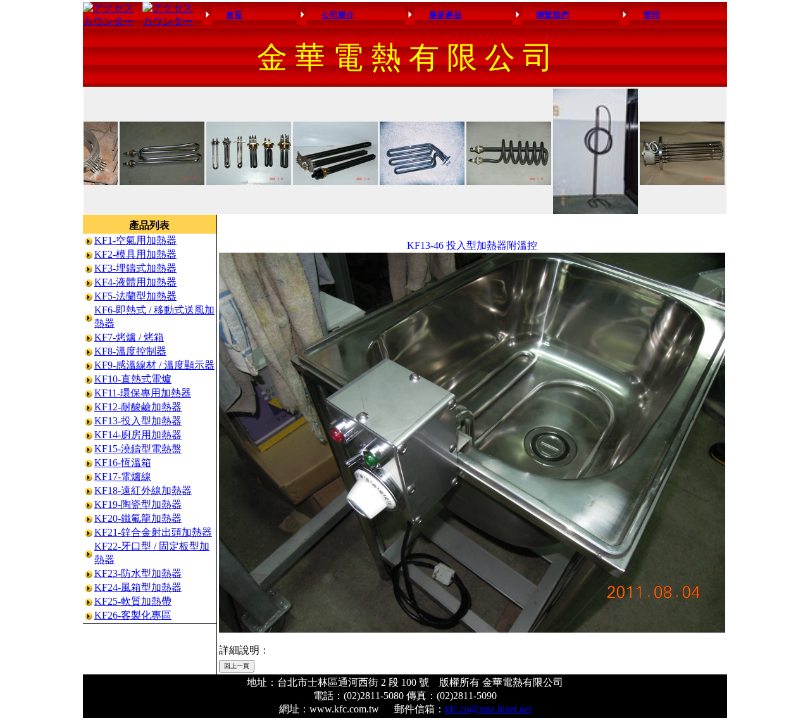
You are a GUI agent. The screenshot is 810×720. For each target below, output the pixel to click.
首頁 (234, 15)
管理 (652, 15)
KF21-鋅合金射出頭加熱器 (153, 532)
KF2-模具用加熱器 (135, 254)
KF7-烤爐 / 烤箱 (129, 337)
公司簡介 (337, 15)
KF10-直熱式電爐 (132, 379)
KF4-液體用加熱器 (135, 282)
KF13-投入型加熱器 (138, 420)
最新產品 (445, 15)
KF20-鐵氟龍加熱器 (138, 518)
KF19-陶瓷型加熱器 (138, 504)
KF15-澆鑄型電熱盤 (138, 448)
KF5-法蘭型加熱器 (135, 296)
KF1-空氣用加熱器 (135, 240)
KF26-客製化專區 (132, 615)
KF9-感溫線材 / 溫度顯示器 (154, 365)
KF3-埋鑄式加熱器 (135, 268)
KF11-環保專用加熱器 (142, 393)
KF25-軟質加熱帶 (132, 601)
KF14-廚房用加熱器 (138, 434)
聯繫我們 (552, 15)
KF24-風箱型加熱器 (138, 587)
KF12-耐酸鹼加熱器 (138, 406)
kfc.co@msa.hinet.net (488, 709)
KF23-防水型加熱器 (138, 573)
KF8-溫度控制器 (130, 351)
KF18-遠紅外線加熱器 (143, 490)
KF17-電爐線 (122, 476)
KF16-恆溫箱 (122, 462)
